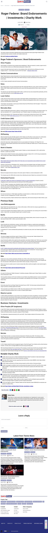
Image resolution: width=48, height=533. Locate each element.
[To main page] (24, 1)
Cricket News (3, 503)
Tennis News (7, 5)
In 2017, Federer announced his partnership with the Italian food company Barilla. (17, 248)
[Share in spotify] (46, 526)
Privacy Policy (18, 523)
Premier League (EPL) (20, 501)
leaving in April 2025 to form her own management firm (35, 350)
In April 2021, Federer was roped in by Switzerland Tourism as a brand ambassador (18, 180)
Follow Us (22, 24)
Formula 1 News (29, 503)
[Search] (46, 1)
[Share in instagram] (46, 523)
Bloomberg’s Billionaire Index (12, 327)
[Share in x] (46, 522)
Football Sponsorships (28, 501)
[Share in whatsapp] (17, 390)
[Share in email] (46, 528)
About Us (3, 523)
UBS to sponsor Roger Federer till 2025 (13, 131)
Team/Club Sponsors (26, 510)
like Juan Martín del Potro (16, 349)
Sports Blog (24, 503)
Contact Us (9, 523)
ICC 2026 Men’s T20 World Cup (12, 503)
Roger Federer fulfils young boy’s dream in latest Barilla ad (17, 253)
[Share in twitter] (12, 390)
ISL (43, 501)
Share (28, 24)
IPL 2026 (19, 503)
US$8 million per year (18, 93)
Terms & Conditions (27, 523)
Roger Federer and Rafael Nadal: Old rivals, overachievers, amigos (19, 386)
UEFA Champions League (11, 501)
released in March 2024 (32, 70)
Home (2, 5)
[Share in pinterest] (14, 390)
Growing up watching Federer (11, 56)
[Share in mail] (19, 390)
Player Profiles (21, 9)
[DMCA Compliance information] (7, 531)
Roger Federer (24, 26)
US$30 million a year (15, 167)
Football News (3, 501)
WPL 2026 (16, 513)
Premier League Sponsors (37, 501)
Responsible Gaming (38, 523)
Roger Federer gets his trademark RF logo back (15, 267)
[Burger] (2, 1)
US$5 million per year (14, 115)
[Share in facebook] (10, 390)
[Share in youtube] (46, 525)
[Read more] (12, 451)
